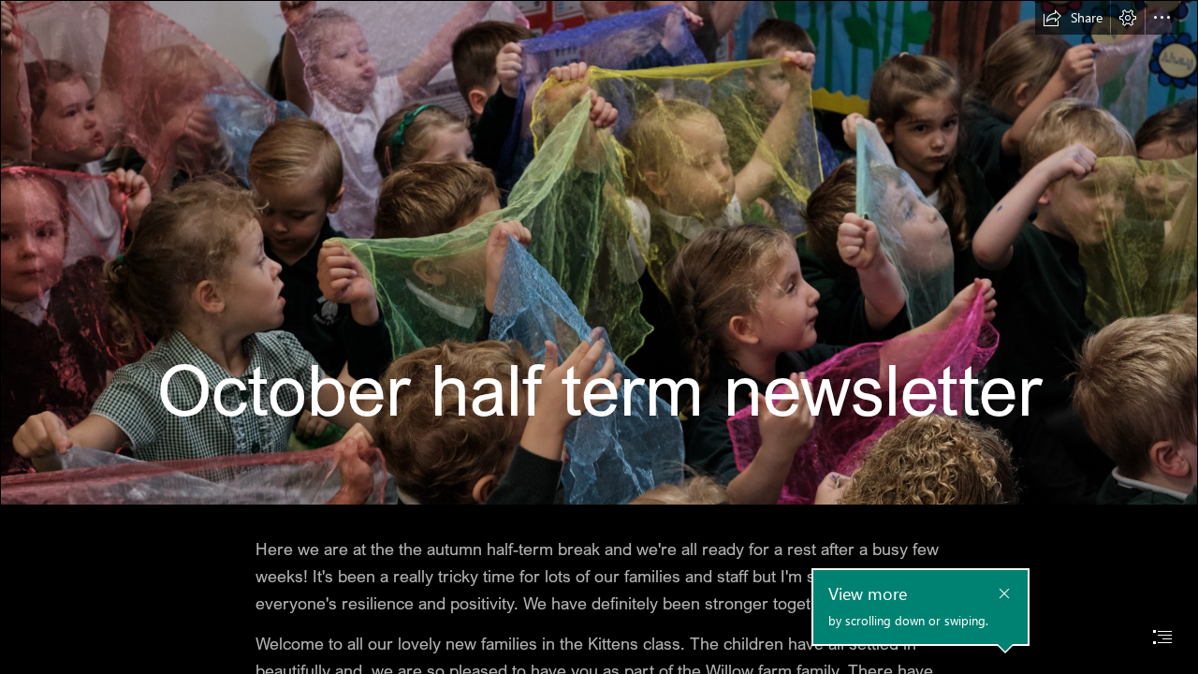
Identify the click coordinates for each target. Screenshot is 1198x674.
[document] (599, 337)
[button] (1072, 18)
